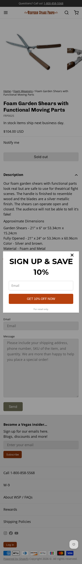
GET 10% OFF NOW (41, 298)
